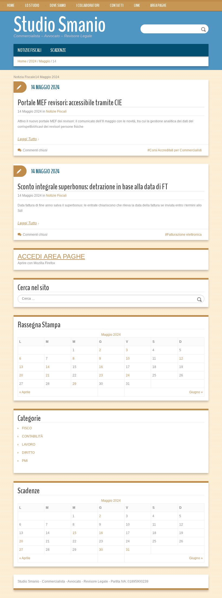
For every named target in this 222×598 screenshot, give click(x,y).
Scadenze (58, 50)
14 (48, 367)
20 (21, 375)
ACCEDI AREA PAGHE (51, 256)
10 (128, 358)
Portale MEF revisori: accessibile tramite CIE (70, 102)
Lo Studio (32, 5)
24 (128, 375)
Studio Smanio (60, 25)
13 (21, 367)
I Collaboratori (87, 5)
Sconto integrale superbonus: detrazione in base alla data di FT (93, 186)
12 (181, 358)
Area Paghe (158, 5)
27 (21, 550)
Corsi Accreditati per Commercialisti (175, 150)
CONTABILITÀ (32, 436)
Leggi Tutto (27, 139)
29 (74, 384)
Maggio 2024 (111, 335)
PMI (25, 461)
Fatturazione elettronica (184, 234)
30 (101, 550)
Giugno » (196, 392)
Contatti (116, 5)
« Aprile (24, 392)
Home (11, 5)
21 (48, 375)
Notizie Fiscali (29, 50)
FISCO (27, 428)
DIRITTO (28, 453)
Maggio (44, 61)
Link (137, 5)
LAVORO (28, 444)
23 (101, 375)
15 (74, 533)
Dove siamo (58, 5)
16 (101, 367)
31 (128, 550)
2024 (33, 61)
